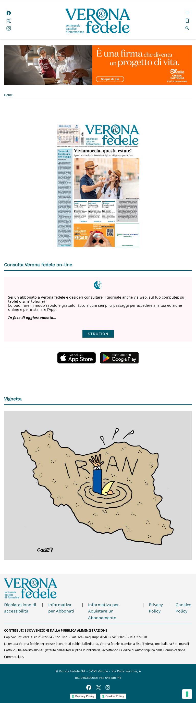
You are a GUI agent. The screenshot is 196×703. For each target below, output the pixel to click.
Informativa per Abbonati (61, 608)
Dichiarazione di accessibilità (20, 608)
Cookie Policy (114, 696)
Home (8, 95)
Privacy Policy (156, 608)
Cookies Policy (183, 608)
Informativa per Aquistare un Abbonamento (103, 611)
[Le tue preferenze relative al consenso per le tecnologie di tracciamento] (187, 694)
